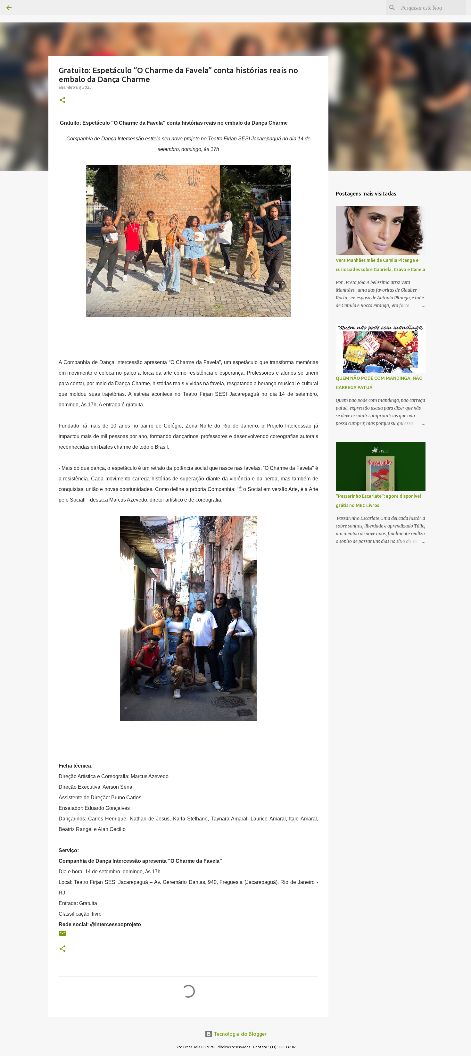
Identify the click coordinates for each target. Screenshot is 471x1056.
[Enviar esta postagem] (62, 936)
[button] (62, 100)
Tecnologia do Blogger (239, 1034)
